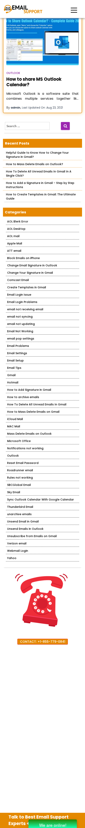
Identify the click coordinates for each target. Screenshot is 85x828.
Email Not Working (20, 331)
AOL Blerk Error (17, 221)
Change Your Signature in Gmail (30, 273)
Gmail (11, 375)
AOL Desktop (16, 229)
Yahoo (11, 558)
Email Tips (14, 368)
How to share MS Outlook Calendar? (33, 82)
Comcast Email (18, 280)
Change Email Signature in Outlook (32, 265)
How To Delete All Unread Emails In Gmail (36, 404)
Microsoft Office (19, 441)
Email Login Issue (19, 295)
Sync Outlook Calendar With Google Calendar (40, 500)
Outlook (13, 73)
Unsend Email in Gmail (23, 521)
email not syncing (20, 317)
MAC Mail (13, 426)
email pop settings (20, 339)
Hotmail (12, 382)
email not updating (21, 324)
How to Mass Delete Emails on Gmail (33, 412)
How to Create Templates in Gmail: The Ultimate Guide (41, 196)
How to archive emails (23, 397)
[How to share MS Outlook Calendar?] (42, 41)
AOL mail (13, 236)
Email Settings (17, 353)
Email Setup (15, 360)
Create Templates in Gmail (26, 287)
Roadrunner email (20, 470)
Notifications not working (25, 448)
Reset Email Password (23, 463)
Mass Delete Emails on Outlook (29, 434)
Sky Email (13, 492)
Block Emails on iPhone (23, 258)
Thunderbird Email (20, 507)
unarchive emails (19, 514)
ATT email (14, 251)
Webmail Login (17, 551)
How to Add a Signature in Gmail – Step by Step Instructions (40, 185)
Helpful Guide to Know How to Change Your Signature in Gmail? (37, 155)
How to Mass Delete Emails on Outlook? (34, 164)
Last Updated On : (42, 108)
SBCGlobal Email (19, 485)
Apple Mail (14, 243)
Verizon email (16, 543)
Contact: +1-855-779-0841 (42, 641)
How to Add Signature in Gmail (29, 390)
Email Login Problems (22, 302)
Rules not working (20, 478)
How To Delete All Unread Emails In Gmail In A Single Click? (38, 173)
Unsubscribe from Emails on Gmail (32, 536)
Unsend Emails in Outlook (25, 529)
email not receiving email (25, 309)
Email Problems (18, 346)
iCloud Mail (15, 419)
